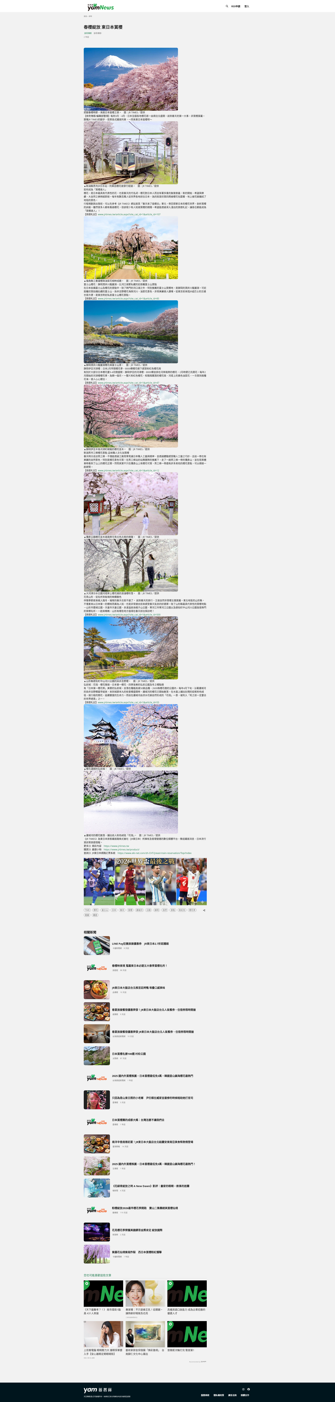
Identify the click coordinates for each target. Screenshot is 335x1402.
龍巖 (87, 915)
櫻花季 (192, 910)
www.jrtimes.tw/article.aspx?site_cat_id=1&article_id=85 (128, 298)
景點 (173, 910)
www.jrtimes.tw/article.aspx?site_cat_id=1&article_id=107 (129, 214)
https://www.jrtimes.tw (116, 845)
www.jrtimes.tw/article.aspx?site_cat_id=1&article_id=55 (128, 702)
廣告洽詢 (232, 1395)
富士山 (105, 910)
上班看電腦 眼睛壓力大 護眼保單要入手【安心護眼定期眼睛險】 (103, 1352)
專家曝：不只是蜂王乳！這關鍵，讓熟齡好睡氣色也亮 (144, 1311)
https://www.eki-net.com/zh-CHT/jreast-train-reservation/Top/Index (154, 853)
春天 (122, 910)
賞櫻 (130, 910)
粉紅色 (182, 910)
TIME (87, 910)
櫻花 (96, 910)
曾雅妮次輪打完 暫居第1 (180, 1350)
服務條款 (205, 1395)
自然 (165, 910)
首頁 (85, 16)
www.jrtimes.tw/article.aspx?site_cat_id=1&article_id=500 (129, 614)
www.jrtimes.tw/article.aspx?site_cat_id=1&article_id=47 (128, 382)
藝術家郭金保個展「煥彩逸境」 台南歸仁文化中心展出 (145, 1352)
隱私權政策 (219, 1395)
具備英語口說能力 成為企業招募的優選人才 (186, 1311)
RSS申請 (235, 6)
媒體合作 (245, 1395)
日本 (114, 910)
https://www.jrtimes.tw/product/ (121, 849)
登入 (246, 6)
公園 (148, 910)
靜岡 (157, 910)
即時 (90, 16)
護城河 (139, 910)
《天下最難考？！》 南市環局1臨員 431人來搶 (102, 1311)
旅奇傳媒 (88, 33)
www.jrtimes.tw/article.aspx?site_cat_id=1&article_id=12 (128, 470)
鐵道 (95, 915)
